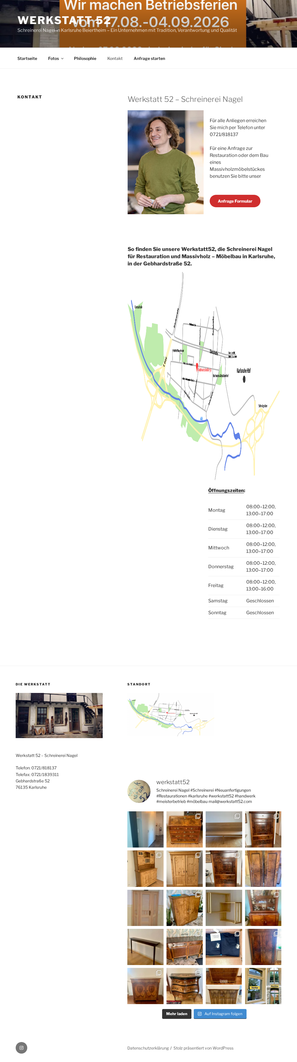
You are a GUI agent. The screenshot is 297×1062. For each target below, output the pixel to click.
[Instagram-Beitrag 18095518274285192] (145, 986)
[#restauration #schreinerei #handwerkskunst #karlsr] (184, 829)
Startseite (27, 58)
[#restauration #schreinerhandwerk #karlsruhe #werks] (263, 868)
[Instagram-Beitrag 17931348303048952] (263, 947)
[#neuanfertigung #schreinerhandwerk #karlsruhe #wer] (145, 908)
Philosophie (85, 58)
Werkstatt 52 (64, 20)
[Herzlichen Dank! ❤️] (224, 947)
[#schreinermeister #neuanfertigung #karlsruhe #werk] (145, 947)
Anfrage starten (149, 58)
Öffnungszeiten (226, 490)
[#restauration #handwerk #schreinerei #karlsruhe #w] (263, 829)
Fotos (53, 58)
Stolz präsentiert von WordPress (203, 1048)
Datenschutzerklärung (148, 1048)
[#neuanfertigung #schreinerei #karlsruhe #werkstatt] (224, 908)
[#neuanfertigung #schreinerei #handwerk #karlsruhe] (145, 829)
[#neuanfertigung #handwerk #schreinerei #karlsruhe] (224, 829)
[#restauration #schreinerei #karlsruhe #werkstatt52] (184, 947)
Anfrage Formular (235, 201)
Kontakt (115, 58)
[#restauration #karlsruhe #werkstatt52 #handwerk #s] (145, 868)
